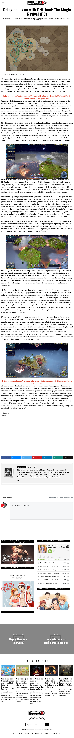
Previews (62, 18)
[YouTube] (33, 718)
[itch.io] (37, 718)
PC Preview (50, 18)
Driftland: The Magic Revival (28, 18)
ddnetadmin (8, 18)
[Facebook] (30, 718)
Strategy (68, 18)
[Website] (18, 480)
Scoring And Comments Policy (52, 733)
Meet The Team (29, 733)
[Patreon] (40, 718)
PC (46, 18)
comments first (66, 498)
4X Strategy (17, 18)
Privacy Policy (39, 733)
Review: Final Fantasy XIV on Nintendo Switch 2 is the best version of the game (51, 682)
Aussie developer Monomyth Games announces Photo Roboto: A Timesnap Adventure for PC (7, 683)
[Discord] (43, 718)
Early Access (40, 18)
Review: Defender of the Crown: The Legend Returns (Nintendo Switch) (65, 681)
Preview (57, 18)
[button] (47, 724)
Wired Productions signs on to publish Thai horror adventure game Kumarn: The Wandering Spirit (37, 683)
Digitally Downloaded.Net (46, 729)
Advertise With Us (18, 733)
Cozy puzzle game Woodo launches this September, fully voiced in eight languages (22, 682)
